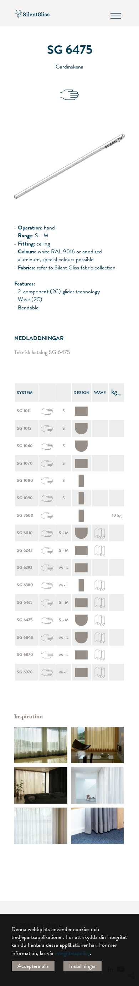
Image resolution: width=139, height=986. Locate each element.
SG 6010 (25, 533)
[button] (131, 911)
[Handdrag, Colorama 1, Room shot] (97, 745)
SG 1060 (25, 446)
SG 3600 (25, 515)
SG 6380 (25, 585)
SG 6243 (24, 550)
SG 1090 (25, 498)
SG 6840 (25, 637)
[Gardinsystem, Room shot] (40, 745)
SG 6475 (24, 620)
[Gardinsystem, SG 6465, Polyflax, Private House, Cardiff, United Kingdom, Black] (40, 826)
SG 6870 (25, 654)
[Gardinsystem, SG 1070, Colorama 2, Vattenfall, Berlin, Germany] (97, 826)
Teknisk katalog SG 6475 (42, 352)
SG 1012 (24, 428)
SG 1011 (24, 411)
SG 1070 (25, 463)
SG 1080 (25, 480)
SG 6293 (24, 567)
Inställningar (82, 966)
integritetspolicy (72, 953)
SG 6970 (25, 672)
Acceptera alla (33, 966)
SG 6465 (24, 602)
